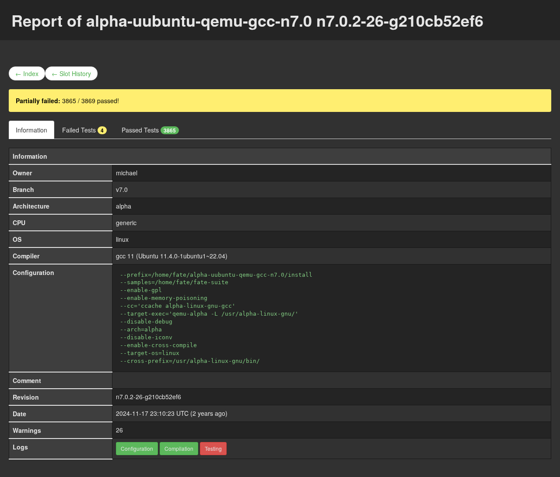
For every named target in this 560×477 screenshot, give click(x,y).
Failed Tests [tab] (83, 129)
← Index (26, 73)
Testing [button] (213, 448)
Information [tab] (31, 129)
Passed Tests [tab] (149, 129)
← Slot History (71, 73)
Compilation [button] (178, 448)
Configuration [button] (137, 448)
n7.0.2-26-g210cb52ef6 (148, 396)
